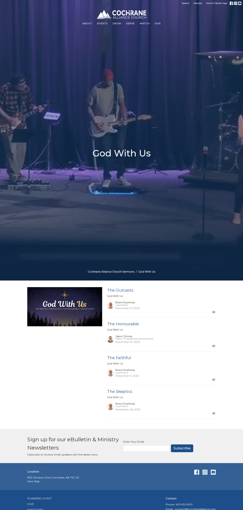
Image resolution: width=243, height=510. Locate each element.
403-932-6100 (184, 504)
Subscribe (182, 448)
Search (185, 3)
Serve (130, 23)
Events (102, 23)
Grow (117, 23)
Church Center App (216, 3)
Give (158, 23)
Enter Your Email (133, 441)
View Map (33, 481)
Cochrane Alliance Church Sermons (111, 271)
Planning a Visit (39, 498)
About (87, 23)
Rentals (198, 3)
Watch (145, 23)
